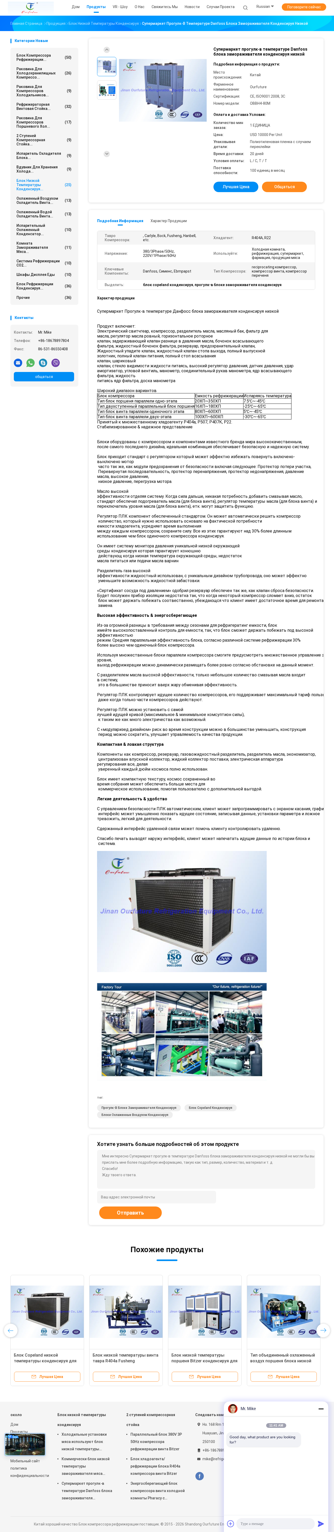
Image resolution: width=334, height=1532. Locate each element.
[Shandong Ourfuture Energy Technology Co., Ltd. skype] (43, 362)
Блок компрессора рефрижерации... (43, 57)
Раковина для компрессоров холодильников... (43, 91)
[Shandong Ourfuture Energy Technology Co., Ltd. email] (18, 362)
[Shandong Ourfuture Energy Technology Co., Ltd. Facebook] (199, 1476)
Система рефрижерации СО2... (43, 263)
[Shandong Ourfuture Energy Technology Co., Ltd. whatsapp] (30, 362)
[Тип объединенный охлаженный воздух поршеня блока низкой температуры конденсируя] (283, 1311)
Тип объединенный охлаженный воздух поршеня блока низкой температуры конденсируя (282, 1361)
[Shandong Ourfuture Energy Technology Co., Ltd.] (31, 8)
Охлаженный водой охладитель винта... (43, 214)
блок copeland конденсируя (210, 1108)
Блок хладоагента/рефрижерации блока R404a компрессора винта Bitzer (155, 1466)
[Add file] (230, 1523)
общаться (44, 377)
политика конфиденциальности (28, 1472)
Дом (14, 1424)
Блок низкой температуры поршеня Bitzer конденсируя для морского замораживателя (204, 1361)
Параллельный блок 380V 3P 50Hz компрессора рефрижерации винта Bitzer (156, 1441)
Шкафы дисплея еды (43, 275)
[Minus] (321, 1409)
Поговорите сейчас (304, 7)
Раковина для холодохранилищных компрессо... (43, 73)
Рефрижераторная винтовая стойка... (43, 106)
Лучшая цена (236, 186)
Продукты (19, 1432)
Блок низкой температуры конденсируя (81, 1420)
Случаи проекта (221, 7)
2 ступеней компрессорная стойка (150, 1420)
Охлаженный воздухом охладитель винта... (43, 200)
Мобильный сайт (25, 1461)
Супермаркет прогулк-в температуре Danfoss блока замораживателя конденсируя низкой (87, 1491)
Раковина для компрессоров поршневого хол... (43, 122)
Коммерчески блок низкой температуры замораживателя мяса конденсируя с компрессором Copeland (86, 1467)
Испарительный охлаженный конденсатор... (43, 229)
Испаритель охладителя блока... (43, 155)
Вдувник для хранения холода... (43, 169)
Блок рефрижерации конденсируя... (43, 286)
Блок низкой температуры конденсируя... (43, 185)
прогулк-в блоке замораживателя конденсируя (139, 1108)
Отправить (130, 1213)
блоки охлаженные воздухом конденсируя (135, 1115)
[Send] (321, 1523)
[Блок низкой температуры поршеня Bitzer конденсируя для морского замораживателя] (204, 1311)
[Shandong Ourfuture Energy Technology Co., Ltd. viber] (55, 362)
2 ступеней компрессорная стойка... (43, 140)
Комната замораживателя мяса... (43, 247)
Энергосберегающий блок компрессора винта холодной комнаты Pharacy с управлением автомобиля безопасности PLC (157, 1491)
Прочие (43, 297)
